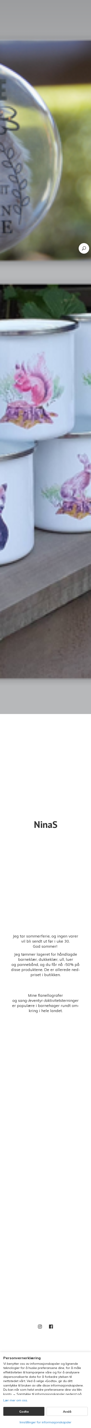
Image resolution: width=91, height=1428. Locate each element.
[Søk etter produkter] (84, 248)
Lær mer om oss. (15, 1400)
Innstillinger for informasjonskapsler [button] (45, 1422)
